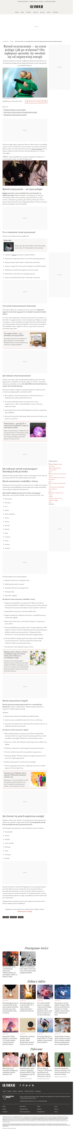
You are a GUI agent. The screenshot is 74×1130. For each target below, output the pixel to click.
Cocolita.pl (5, 1111)
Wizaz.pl (56, 1109)
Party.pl (4, 1109)
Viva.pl (55, 1106)
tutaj (15, 1128)
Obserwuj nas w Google (34, 101)
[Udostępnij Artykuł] (45, 101)
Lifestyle (6, 917)
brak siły (14, 255)
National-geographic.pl (25, 1111)
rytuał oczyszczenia (37, 149)
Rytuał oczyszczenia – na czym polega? (15, 109)
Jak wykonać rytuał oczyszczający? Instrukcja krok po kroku (20, 112)
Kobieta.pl (39, 1109)
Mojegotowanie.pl (24, 1109)
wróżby (20, 917)
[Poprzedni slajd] (3, 1060)
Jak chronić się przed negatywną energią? (15, 115)
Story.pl (56, 1111)
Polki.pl (38, 1106)
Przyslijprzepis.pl (41, 1111)
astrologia (13, 917)
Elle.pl (4, 1106)
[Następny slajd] (70, 1060)
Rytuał (5, 193)
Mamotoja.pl (22, 1106)
